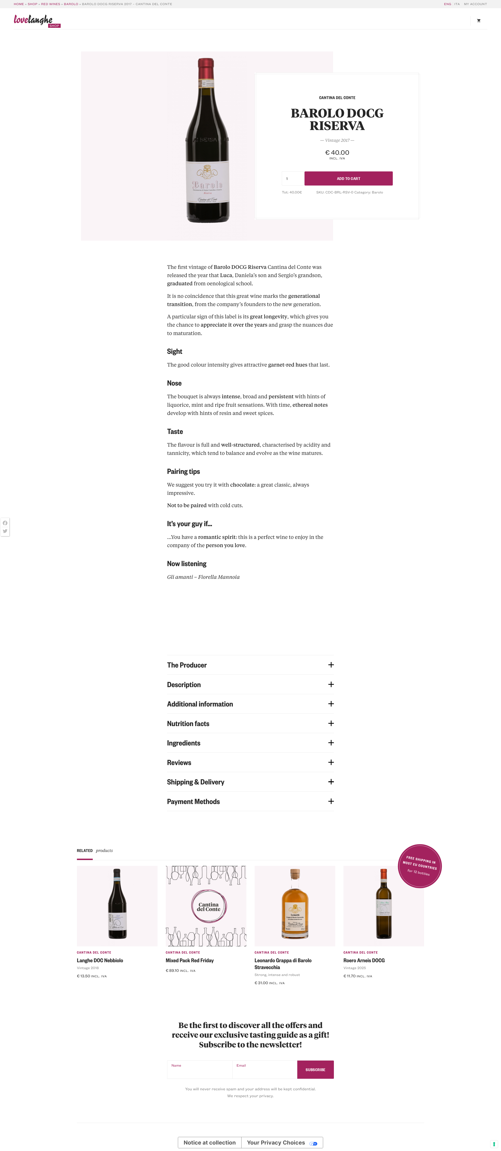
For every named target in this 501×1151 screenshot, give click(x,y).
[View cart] (478, 21)
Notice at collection (210, 1142)
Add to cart (348, 178)
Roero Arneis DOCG (364, 960)
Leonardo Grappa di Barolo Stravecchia (283, 963)
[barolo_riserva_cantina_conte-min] (207, 146)
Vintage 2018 (88, 967)
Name (176, 1065)
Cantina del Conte (94, 952)
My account (475, 4)
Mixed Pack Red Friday (190, 960)
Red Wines (50, 4)
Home (19, 4)
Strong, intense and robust (277, 974)
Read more (90, 986)
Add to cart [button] (269, 993)
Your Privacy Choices (276, 1142)
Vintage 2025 (354, 967)
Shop (32, 4)
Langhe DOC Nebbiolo (100, 960)
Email (241, 1065)
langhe (33, 21)
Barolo (71, 4)
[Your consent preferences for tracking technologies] (494, 1144)
